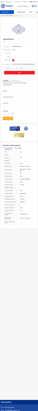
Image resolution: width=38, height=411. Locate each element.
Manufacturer (21, 12)
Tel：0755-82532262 (7, 407)
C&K (13, 50)
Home (3, 15)
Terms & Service (18, 2)
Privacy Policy (10, 2)
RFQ (30, 12)
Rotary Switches (9, 15)
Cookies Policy (25, 2)
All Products (4, 12)
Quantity (5, 111)
